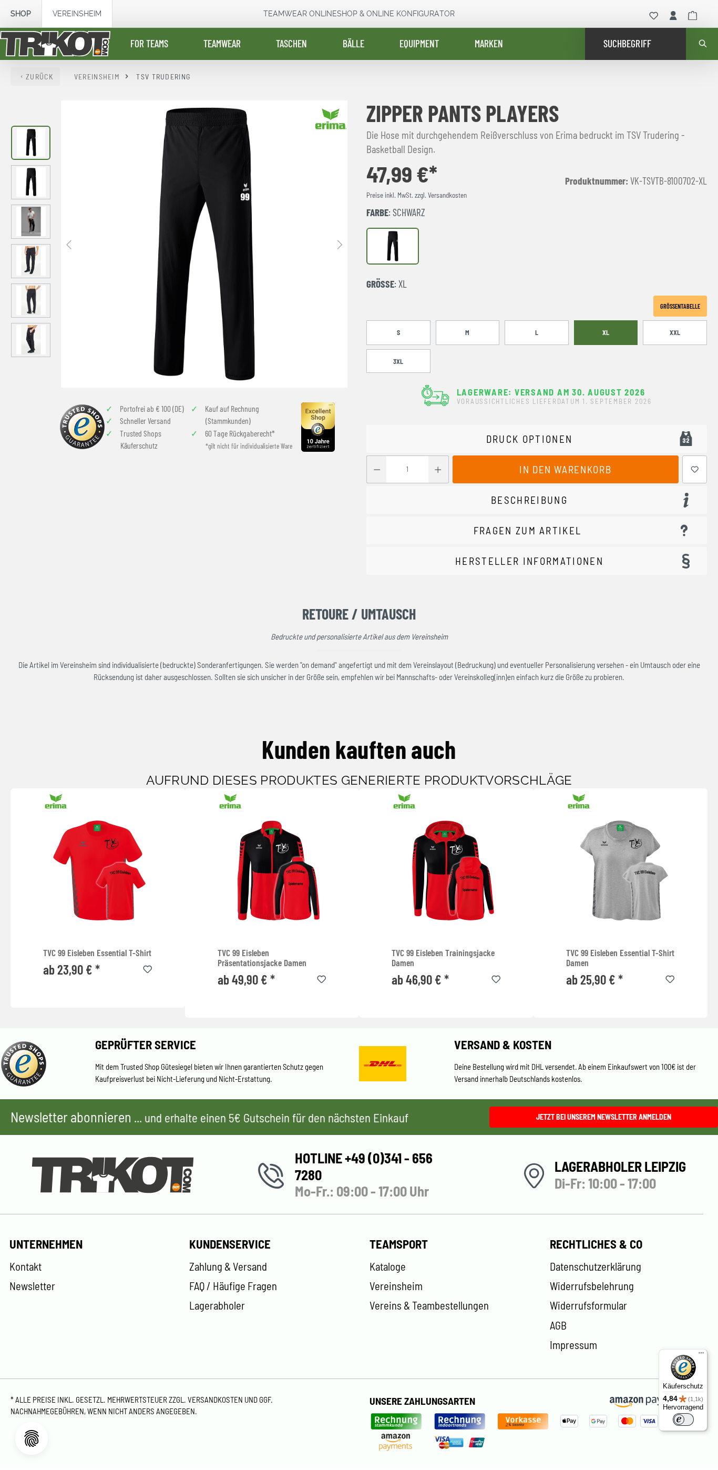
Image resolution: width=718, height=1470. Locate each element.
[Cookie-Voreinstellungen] (31, 1438)
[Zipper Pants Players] (204, 243)
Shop (21, 13)
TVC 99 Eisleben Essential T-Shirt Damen (620, 958)
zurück (39, 76)
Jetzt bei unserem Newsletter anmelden (603, 1116)
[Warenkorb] (693, 16)
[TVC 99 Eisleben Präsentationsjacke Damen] (272, 870)
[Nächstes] (339, 244)
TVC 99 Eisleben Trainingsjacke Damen (443, 958)
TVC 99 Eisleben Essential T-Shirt (97, 953)
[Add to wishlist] (147, 967)
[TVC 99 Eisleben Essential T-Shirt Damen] (620, 870)
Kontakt (25, 1266)
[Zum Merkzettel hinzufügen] (694, 469)
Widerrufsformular (588, 1305)
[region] (179, 243)
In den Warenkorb (565, 469)
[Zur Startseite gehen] (55, 44)
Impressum (573, 1345)
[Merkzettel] (654, 16)
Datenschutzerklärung (595, 1266)
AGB (558, 1325)
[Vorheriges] (69, 244)
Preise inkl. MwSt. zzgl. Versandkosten (416, 195)
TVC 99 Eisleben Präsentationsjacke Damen (262, 958)
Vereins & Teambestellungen (429, 1305)
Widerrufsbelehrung (592, 1286)
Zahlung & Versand (228, 1266)
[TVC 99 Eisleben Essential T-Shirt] (97, 870)
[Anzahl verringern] (376, 469)
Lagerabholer (217, 1305)
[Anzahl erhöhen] (438, 469)
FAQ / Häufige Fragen (233, 1286)
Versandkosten (216, 1399)
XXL (675, 332)
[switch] (683, 1419)
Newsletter (32, 1286)
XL (605, 332)
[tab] (536, 500)
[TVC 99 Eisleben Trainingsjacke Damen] (446, 870)
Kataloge (388, 1266)
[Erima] (331, 118)
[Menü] (701, 1355)
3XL (398, 361)
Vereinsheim (77, 13)
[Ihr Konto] (673, 16)
